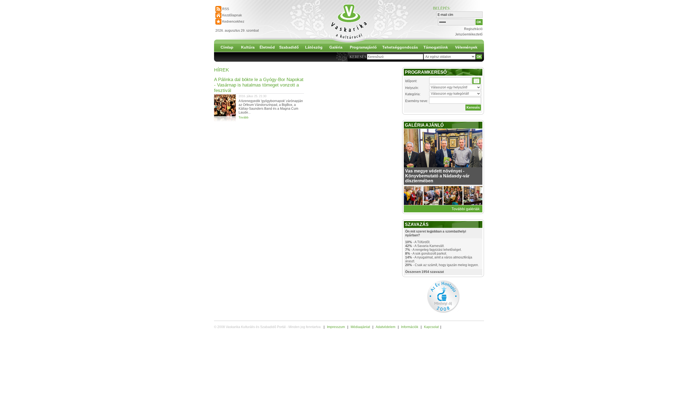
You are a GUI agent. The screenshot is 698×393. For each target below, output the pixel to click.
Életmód (267, 47)
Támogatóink (435, 47)
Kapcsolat (431, 327)
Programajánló (363, 47)
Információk (409, 327)
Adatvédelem (385, 327)
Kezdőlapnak (232, 15)
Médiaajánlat (360, 327)
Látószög (314, 47)
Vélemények (466, 47)
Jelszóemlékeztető (469, 34)
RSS (225, 9)
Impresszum (336, 327)
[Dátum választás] (476, 81)
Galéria (335, 47)
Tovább (243, 117)
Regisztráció (473, 29)
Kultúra (248, 47)
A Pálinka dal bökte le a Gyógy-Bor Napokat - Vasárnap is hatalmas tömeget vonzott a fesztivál (258, 85)
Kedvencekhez (233, 21)
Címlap (227, 47)
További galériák (466, 209)
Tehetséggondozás (400, 47)
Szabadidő (289, 47)
